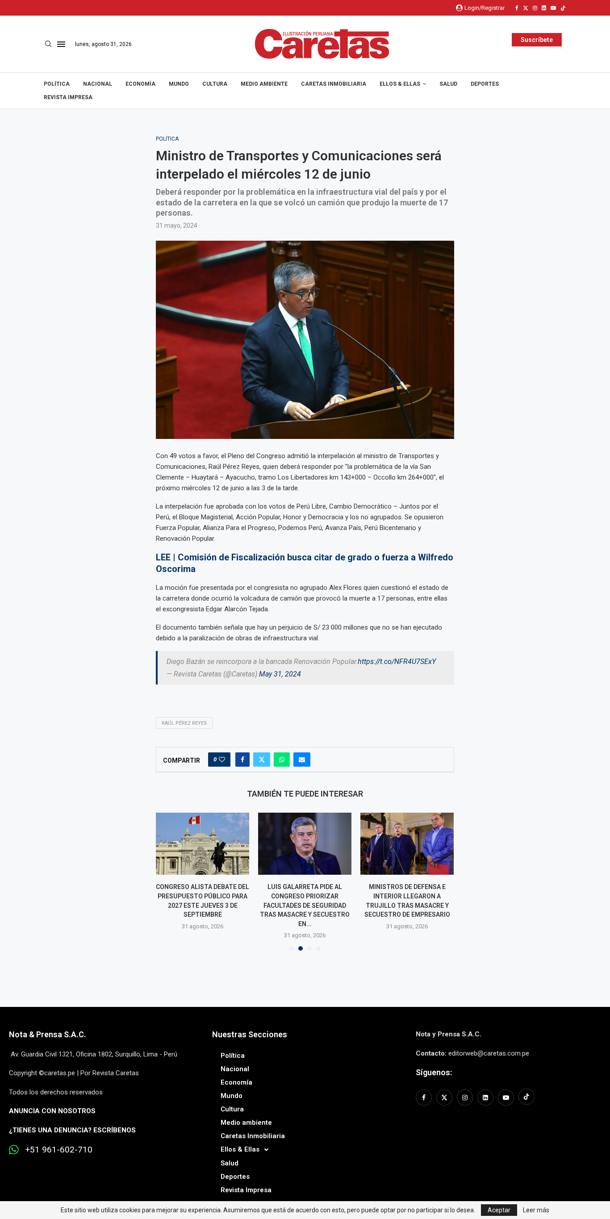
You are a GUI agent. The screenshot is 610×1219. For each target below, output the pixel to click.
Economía (140, 84)
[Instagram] (535, 8)
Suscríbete (537, 39)
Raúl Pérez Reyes (184, 723)
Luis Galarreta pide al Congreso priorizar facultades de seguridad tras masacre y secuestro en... (305, 905)
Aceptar (499, 1210)
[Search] (48, 44)
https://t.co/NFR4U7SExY (397, 661)
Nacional (97, 84)
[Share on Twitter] (261, 759)
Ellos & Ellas (400, 84)
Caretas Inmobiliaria (333, 84)
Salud (448, 84)
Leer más (536, 1210)
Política (57, 84)
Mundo (179, 84)
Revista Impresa (68, 97)
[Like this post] (222, 759)
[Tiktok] (563, 8)
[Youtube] (553, 8)
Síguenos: (434, 1072)
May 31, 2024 (280, 674)
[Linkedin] (544, 8)
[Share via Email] (301, 759)
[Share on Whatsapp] (282, 759)
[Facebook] (517, 8)
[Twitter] (525, 8)
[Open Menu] (61, 44)
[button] (167, 881)
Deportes (485, 84)
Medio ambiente (264, 84)
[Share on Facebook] (242, 759)
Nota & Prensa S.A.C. (47, 1034)
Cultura (214, 84)
